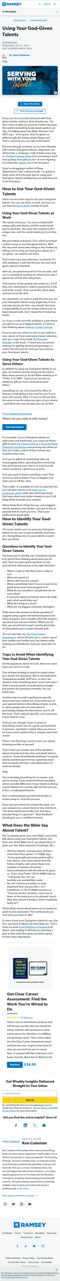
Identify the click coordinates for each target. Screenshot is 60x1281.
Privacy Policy (9, 1111)
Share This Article (32, 104)
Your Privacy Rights (45, 1258)
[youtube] (30, 1204)
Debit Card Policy (13, 1258)
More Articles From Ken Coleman (18, 1196)
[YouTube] (34, 1246)
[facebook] (5, 1204)
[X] (34, 1125)
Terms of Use (47, 1108)
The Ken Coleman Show (18, 156)
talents (22, 163)
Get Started (7, 1233)
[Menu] (55, 4)
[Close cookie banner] (56, 1270)
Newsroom (52, 1233)
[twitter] (13, 1204)
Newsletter (40, 1233)
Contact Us (28, 1233)
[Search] (39, 4)
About (37, 1237)
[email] (43, 1125)
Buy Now (15, 1065)
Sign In (47, 4)
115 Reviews (26, 1018)
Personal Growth (38, 20)
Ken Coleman (21, 55)
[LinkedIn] (25, 1125)
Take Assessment (14, 427)
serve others (23, 206)
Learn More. (23, 1189)
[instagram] (21, 1204)
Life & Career (19, 20)
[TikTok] (26, 1246)
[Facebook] (16, 1125)
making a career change (38, 327)
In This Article (9, 12)
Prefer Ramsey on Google (31, 111)
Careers (17, 1233)
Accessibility (46, 1262)
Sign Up (30, 1100)
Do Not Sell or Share (17, 1262)
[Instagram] (43, 1246)
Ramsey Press (27, 1237)
